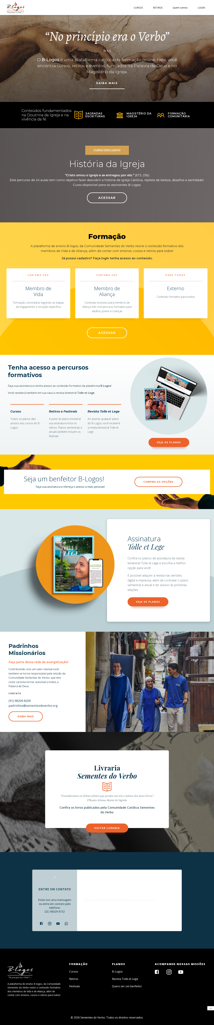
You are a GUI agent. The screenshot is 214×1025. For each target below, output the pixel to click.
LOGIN (201, 7)
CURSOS (138, 7)
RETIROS (158, 7)
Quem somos (180, 7)
